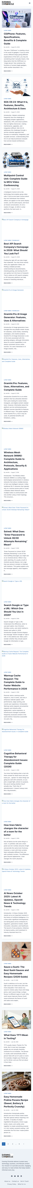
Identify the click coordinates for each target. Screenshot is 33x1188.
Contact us (15, 1181)
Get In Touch (24, 1181)
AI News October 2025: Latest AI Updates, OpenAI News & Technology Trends (15, 900)
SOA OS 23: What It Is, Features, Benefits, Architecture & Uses (16, 105)
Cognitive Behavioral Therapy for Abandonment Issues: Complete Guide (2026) (16, 760)
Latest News (7, 30)
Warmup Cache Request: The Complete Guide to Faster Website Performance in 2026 (15, 682)
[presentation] (16, 18)
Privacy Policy (11, 1184)
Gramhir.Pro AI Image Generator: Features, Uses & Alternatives (15, 317)
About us (7, 1181)
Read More (8, 71)
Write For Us (22, 1184)
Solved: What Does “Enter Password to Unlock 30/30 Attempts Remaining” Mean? (15, 538)
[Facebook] (11, 1176)
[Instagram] (18, 1176)
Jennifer (7, 47)
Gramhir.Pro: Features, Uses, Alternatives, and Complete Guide (16, 386)
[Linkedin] (21, 1176)
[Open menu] (29, 3)
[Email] (15, 1176)
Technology (15, 240)
